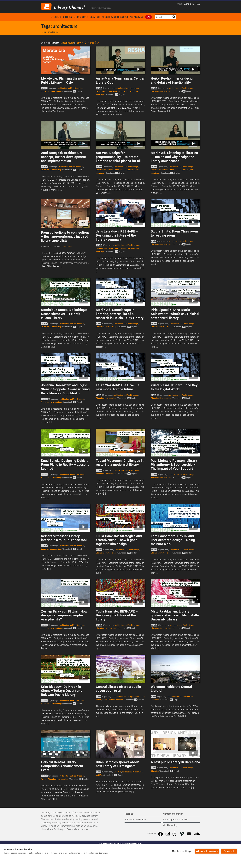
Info (194, 4)
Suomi (180, 4)
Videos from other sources (115, 17)
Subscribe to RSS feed (135, 819)
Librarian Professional (116, 91)
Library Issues (81, 17)
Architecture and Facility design (70, 88)
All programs (136, 17)
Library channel (120, 88)
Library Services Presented (112, 700)
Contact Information (173, 814)
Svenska (187, 4)
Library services (120, 696)
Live (148, 17)
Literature (56, 17)
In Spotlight (67, 246)
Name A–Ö (80, 42)
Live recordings (56, 91)
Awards (44, 779)
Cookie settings (182, 851)
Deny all (228, 851)
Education (95, 17)
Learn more (103, 853)
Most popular (67, 42)
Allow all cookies (207, 851)
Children (67, 17)
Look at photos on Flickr (175, 819)
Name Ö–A (93, 42)
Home (45, 17)
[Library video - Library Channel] (46, 6)
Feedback (129, 814)
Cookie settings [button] (170, 825)
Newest (55, 42)
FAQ (198, 4)
